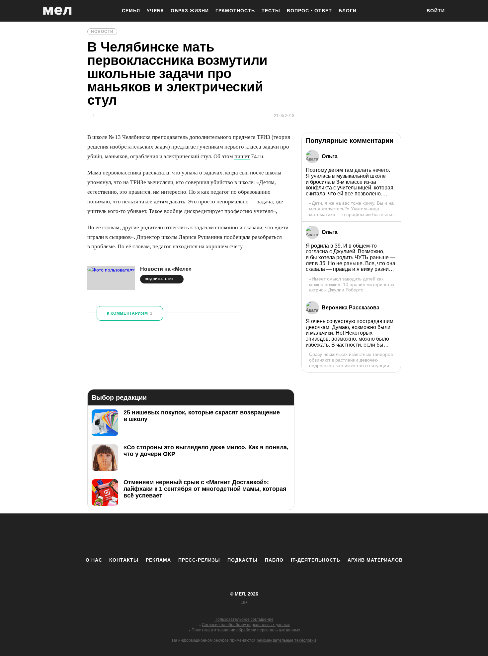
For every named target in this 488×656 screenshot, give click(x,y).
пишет (242, 156)
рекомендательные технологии (286, 640)
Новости (102, 31)
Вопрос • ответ (309, 10)
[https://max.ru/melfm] (298, 535)
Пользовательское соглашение (244, 619)
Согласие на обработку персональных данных (246, 624)
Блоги (348, 10)
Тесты (271, 10)
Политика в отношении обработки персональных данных (246, 630)
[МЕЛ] (57, 11)
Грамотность (235, 10)
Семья (131, 10)
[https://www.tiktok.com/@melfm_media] (244, 535)
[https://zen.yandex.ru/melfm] (207, 535)
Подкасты (242, 560)
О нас (94, 560)
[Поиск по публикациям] (413, 11)
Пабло (274, 560)
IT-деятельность (315, 560)
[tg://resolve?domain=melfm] (189, 535)
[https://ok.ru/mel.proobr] (280, 535)
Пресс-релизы (199, 560)
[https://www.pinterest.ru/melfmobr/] (262, 535)
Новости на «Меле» (166, 269)
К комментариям (130, 313)
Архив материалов (375, 560)
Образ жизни (190, 10)
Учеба (155, 10)
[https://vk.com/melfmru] (225, 535)
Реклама (158, 560)
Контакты (123, 560)
